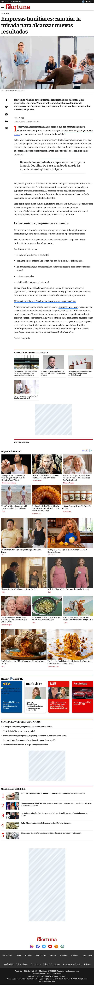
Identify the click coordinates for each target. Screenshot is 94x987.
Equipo (57, 964)
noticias (11, 684)
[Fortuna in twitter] (44, 947)
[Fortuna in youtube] (50, 947)
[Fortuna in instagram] (32, 947)
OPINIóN (5, 13)
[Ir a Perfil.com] (87, 2)
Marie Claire (40, 955)
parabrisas (82, 684)
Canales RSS (8, 964)
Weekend (74, 955)
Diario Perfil (7, 955)
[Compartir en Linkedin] (6, 121)
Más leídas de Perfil (13, 788)
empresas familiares (68, 306)
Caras (18, 955)
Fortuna (53, 955)
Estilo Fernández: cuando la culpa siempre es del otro (25, 744)
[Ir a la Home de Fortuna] (18, 6)
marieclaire (35, 684)
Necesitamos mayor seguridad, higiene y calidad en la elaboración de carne (34, 735)
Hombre (63, 955)
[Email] (6, 128)
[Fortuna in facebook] (38, 947)
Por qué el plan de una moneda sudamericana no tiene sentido (29, 740)
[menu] (2, 6)
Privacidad (47, 964)
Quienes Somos (22, 964)
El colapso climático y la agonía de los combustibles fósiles (27, 726)
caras (58, 684)
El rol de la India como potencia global (19, 731)
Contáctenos (36, 964)
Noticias (28, 955)
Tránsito (87, 964)
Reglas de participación (72, 964)
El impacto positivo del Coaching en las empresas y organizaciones (45, 301)
